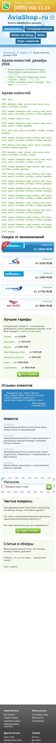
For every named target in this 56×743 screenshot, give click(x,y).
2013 (4, 188)
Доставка (36, 740)
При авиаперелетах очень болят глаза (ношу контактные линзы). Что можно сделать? (27, 508)
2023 (4, 118)
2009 (4, 217)
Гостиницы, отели (40, 714)
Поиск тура (9, 737)
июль (47, 104)
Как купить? (9, 714)
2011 (4, 202)
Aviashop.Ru (9, 52)
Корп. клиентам (28, 41)
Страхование (38, 721)
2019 (4, 145)
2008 (4, 224)
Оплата (35, 737)
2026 (4, 99)
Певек (7, 362)
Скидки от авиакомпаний (23, 237)
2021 (4, 130)
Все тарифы (29, 374)
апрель (27, 104)
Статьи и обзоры (19, 544)
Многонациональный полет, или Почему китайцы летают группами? (24, 550)
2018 (4, 152)
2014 (4, 181)
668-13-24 (32, 7)
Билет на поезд (22, 35)
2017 (4, 159)
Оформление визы (12, 740)
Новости (24, 52)
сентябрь (13, 106)
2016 (4, 166)
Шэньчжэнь (9, 341)
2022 (4, 123)
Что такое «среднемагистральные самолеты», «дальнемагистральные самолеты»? (27, 517)
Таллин (7, 336)
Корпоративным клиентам (11, 725)
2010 (4, 210)
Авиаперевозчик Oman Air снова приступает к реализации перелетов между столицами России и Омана (27, 440)
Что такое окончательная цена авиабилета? (26, 525)
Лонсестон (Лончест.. (14, 357)
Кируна (7, 347)
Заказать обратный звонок (28, 3)
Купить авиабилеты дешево (24, 23)
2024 (4, 111)
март (10, 99)
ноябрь (38, 113)
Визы (41, 35)
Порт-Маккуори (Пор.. (15, 352)
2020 (4, 137)
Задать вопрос (29, 530)
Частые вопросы (18, 501)
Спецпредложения (39, 28)
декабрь (48, 113)
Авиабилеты (13, 28)
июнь (40, 104)
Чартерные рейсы (12, 721)
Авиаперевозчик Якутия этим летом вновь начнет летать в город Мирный (25, 428)
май (35, 104)
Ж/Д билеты (37, 718)
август (4, 106)
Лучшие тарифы (17, 319)
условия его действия (30, 331)
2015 (4, 173)
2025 (4, 104)
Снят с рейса (10, 566)
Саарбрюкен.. (11, 367)
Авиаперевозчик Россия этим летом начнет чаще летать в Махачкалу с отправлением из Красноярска (27, 454)
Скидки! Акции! (11, 718)
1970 (4, 231)
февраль (12, 104)
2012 (4, 195)
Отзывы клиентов (17, 385)
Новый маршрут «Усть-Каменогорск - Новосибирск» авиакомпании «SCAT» (27, 70)
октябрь (23, 106)
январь (11, 111)
